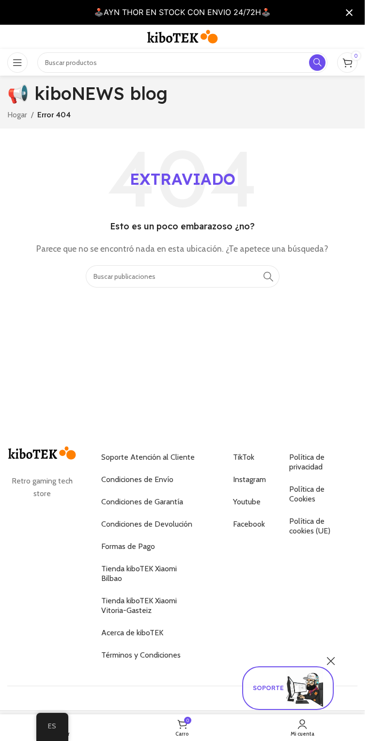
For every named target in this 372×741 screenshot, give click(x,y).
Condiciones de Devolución (146, 524)
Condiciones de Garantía (142, 501)
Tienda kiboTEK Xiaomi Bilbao (139, 573)
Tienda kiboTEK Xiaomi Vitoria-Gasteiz (139, 605)
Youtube (247, 501)
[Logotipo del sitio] (182, 36)
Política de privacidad (307, 461)
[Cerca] (331, 661)
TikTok (243, 457)
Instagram (249, 479)
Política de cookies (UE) (309, 525)
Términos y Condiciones (141, 655)
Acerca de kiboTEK (132, 632)
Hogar (17, 114)
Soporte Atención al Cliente (148, 457)
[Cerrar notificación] (349, 12)
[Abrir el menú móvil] (17, 62)
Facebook (249, 524)
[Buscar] (268, 276)
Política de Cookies (307, 493)
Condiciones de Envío (137, 479)
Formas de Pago (128, 546)
